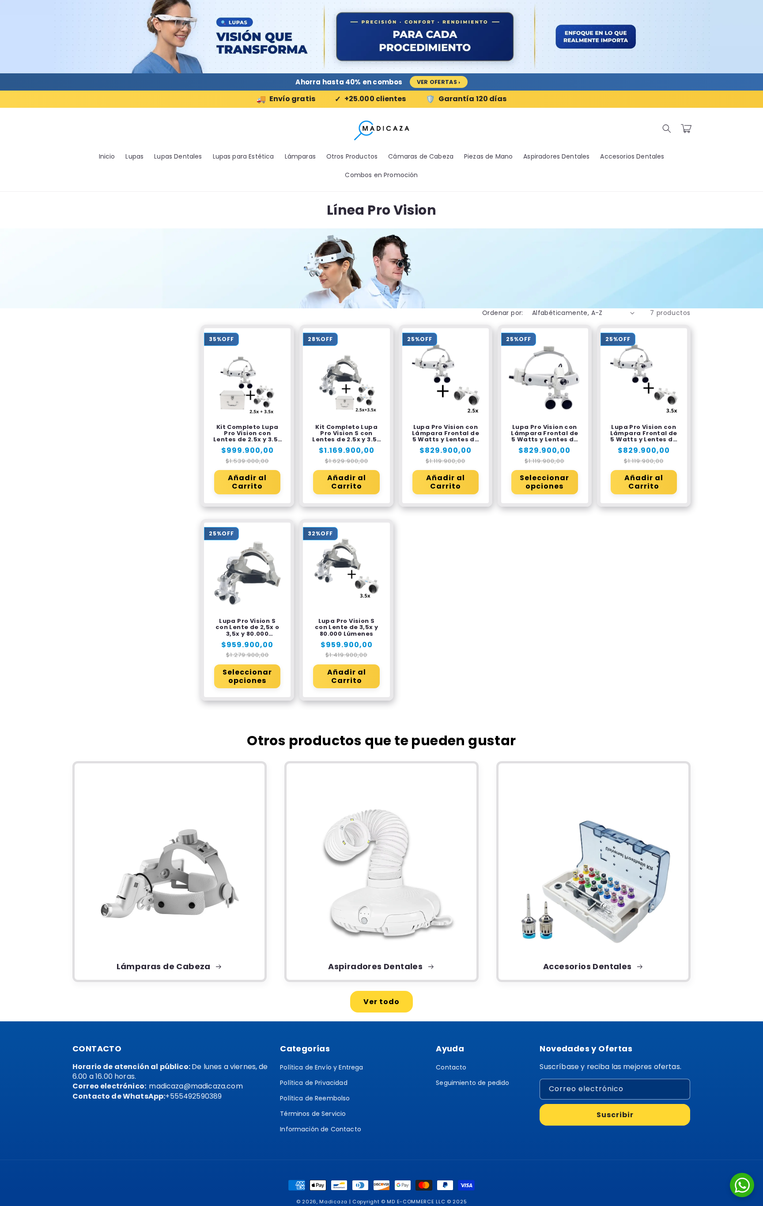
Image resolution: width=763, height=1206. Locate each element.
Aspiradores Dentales (376, 966)
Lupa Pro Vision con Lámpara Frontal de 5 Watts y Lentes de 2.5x (445, 433)
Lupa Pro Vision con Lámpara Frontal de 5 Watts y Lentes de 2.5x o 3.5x (544, 433)
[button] (666, 128)
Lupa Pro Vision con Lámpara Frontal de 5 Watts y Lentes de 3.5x (643, 433)
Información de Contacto (320, 1129)
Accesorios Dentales (588, 966)
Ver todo (381, 1002)
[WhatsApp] (742, 1185)
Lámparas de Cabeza (165, 966)
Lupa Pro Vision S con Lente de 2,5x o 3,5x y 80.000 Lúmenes (247, 627)
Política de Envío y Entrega (321, 1067)
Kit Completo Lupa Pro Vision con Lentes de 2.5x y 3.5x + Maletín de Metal (247, 433)
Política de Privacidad (314, 1082)
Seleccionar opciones (544, 482)
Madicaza (333, 1201)
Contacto (451, 1067)
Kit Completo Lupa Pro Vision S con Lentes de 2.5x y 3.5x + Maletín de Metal (346, 433)
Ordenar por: (502, 312)
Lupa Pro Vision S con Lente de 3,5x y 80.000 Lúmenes (346, 627)
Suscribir (615, 1115)
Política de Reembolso (315, 1098)
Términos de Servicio (313, 1113)
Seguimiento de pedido (472, 1082)
